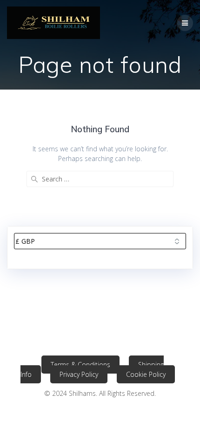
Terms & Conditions (80, 364)
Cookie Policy (146, 374)
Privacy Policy (79, 374)
